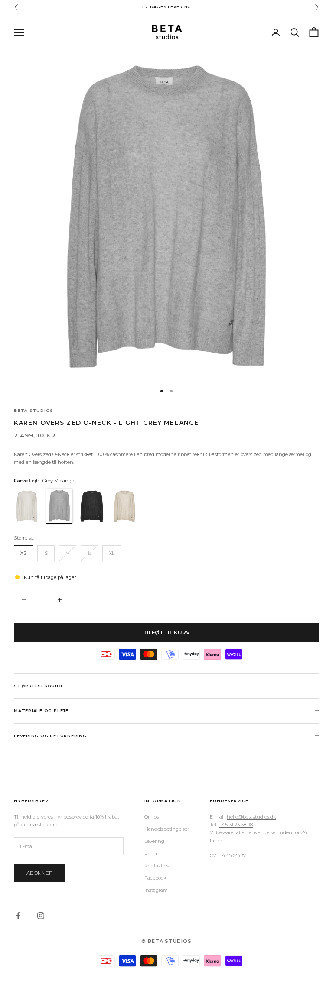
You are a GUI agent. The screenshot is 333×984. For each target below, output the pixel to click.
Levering (154, 841)
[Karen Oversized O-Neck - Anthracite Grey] (93, 506)
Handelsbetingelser (166, 829)
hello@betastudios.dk (251, 817)
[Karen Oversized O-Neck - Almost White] (28, 506)
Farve (44, 481)
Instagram (156, 890)
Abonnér (39, 873)
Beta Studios (33, 410)
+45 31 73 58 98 (236, 825)
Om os (151, 817)
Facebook (155, 878)
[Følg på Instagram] (40, 915)
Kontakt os (156, 866)
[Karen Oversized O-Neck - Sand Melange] (125, 506)
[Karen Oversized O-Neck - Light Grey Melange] (60, 506)
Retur (150, 854)
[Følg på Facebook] (18, 915)
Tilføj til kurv (166, 632)
